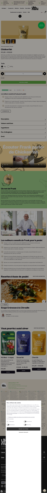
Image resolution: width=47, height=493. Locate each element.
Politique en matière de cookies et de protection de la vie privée (21, 417)
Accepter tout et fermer (23, 428)
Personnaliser (11, 418)
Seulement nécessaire (23, 432)
